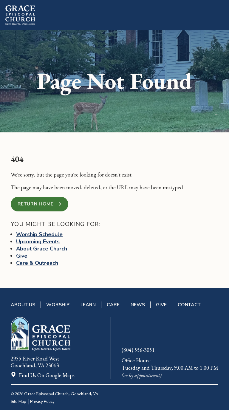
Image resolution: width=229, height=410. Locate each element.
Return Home (40, 204)
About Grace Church (41, 248)
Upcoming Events (38, 241)
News (138, 304)
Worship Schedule (39, 234)
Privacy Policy (42, 401)
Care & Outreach (37, 263)
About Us (23, 304)
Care (113, 304)
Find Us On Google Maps (47, 375)
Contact (189, 304)
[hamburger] (221, 15)
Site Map (18, 401)
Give (21, 255)
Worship (57, 304)
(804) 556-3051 (138, 349)
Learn (88, 304)
